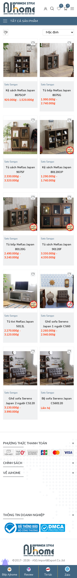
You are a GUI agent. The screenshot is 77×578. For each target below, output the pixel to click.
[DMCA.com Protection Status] (52, 528)
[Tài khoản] (45, 8)
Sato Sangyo (10, 84)
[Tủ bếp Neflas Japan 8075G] (57, 60)
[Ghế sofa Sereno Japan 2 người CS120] (20, 368)
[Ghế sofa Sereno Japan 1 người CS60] (57, 291)
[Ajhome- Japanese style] (19, 8)
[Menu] (72, 8)
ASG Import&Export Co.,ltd (48, 560)
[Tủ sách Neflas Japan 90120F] (57, 214)
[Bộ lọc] (5, 32)
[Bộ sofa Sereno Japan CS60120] (57, 368)
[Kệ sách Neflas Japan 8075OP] (20, 60)
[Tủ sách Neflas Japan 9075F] (20, 137)
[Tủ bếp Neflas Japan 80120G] (20, 214)
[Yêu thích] (33, 43)
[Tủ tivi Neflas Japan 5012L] (20, 291)
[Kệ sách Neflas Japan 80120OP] (57, 137)
